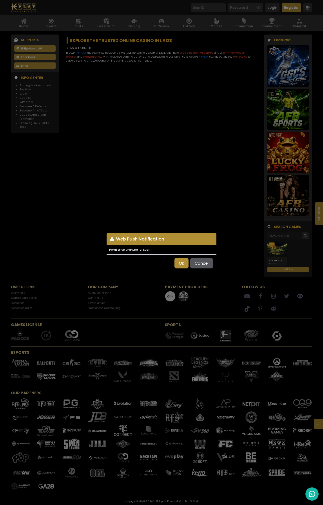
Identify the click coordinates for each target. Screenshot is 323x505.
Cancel (202, 263)
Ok (181, 263)
